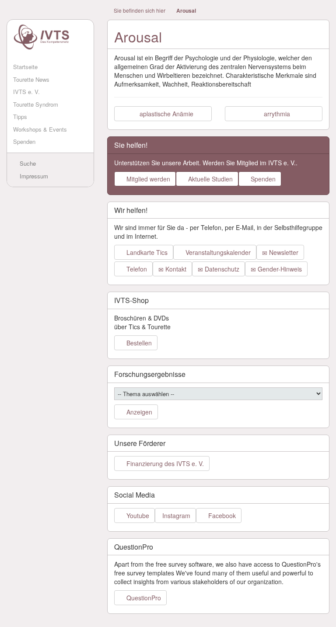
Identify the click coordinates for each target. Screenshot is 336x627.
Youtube (137, 515)
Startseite (25, 67)
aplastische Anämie (165, 113)
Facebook (221, 515)
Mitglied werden (147, 178)
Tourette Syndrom (35, 104)
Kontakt (175, 269)
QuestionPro (143, 597)
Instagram (175, 515)
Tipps (20, 116)
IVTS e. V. (26, 91)
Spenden (24, 141)
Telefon (136, 269)
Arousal (186, 10)
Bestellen (138, 342)
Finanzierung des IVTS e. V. (164, 463)
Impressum (33, 176)
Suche (27, 163)
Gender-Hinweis (279, 269)
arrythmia (276, 113)
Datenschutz (221, 269)
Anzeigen (138, 412)
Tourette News (31, 79)
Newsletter (282, 252)
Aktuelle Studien (209, 178)
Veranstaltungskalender (217, 252)
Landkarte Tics (146, 252)
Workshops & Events (40, 129)
